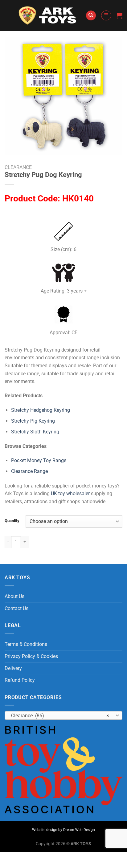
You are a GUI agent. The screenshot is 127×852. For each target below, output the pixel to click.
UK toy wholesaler (70, 493)
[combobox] (63, 715)
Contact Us (16, 608)
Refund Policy (20, 680)
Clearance (18, 167)
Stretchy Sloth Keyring (35, 432)
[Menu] (106, 15)
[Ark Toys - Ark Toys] (48, 15)
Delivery (13, 668)
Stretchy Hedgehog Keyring (40, 410)
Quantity (12, 521)
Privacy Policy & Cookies (31, 656)
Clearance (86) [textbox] (60, 716)
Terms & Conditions (26, 644)
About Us (14, 596)
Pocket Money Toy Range (38, 460)
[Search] (91, 16)
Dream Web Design (79, 830)
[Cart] (119, 15)
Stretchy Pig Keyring (33, 421)
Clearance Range (29, 471)
